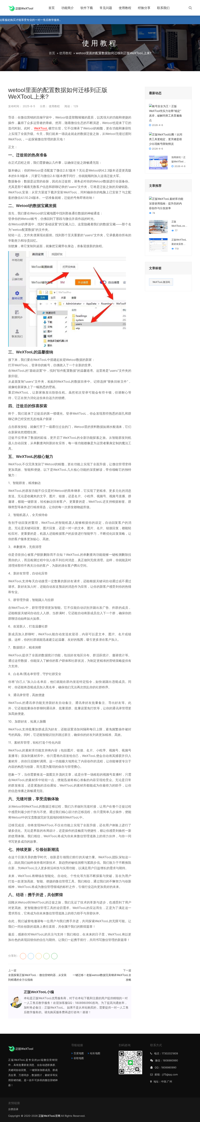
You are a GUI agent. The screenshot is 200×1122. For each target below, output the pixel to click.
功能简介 (67, 8)
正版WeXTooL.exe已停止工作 (178, 224)
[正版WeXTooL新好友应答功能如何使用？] (158, 244)
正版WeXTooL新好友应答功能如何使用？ (179, 242)
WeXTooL (41, 128)
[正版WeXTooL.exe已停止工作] (158, 226)
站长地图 (95, 1053)
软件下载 (86, 8)
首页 (51, 8)
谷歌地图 (79, 1058)
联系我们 (163, 8)
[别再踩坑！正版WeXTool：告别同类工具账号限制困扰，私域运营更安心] (158, 162)
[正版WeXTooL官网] (20, 7)
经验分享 (144, 8)
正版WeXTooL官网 (49, 1115)
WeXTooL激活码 (161, 281)
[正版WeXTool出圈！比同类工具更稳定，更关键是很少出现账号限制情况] (166, 139)
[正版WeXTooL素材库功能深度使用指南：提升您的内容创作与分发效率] (166, 203)
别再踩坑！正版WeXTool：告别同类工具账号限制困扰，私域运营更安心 (178, 160)
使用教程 (125, 8)
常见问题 (106, 8)
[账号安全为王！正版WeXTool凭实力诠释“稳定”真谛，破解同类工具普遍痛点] (166, 113)
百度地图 (79, 1053)
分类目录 (13, 1109)
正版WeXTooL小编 (39, 992)
